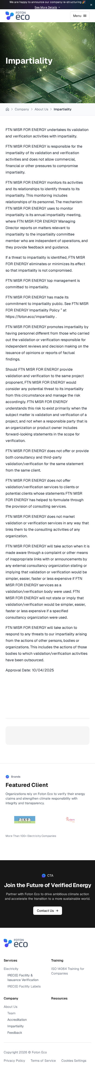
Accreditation (17, 1020)
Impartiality (15, 1026)
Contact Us (47, 911)
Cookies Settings (73, 1060)
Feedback (14, 1033)
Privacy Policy (14, 1060)
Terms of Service (43, 1060)
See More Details (46, 7)
